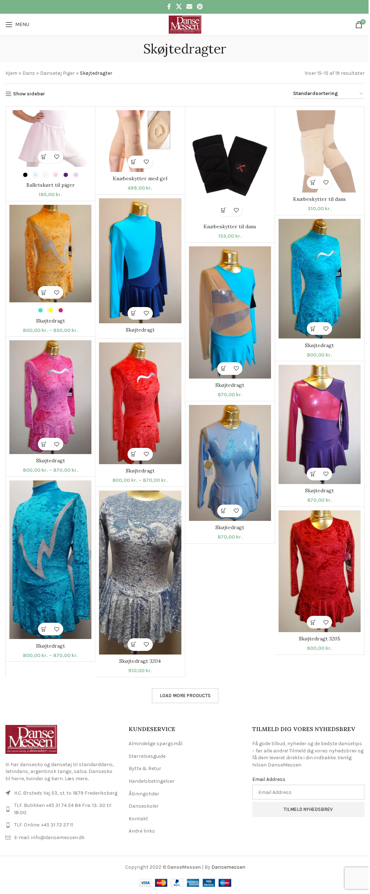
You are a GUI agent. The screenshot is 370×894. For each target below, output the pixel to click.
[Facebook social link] (169, 6)
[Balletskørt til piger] (50, 138)
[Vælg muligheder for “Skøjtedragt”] (134, 313)
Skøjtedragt (140, 330)
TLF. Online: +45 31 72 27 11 (43, 825)
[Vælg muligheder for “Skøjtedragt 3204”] (134, 644)
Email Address (268, 779)
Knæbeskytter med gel (140, 178)
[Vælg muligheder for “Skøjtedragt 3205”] (313, 622)
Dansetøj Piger (57, 73)
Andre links (142, 831)
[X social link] (178, 6)
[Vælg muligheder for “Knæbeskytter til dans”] (223, 210)
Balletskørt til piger (50, 185)
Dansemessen (228, 867)
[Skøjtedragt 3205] (320, 571)
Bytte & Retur (145, 768)
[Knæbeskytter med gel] (140, 141)
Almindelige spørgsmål (155, 743)
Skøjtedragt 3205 (319, 638)
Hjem (11, 73)
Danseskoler (144, 806)
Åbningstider (144, 794)
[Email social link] (189, 6)
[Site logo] (185, 24)
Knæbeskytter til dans (229, 226)
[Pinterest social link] (200, 6)
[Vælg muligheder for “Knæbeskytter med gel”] (134, 162)
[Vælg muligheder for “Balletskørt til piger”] (44, 157)
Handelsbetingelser (152, 781)
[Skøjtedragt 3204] (140, 573)
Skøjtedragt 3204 (140, 661)
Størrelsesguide (147, 756)
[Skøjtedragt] (140, 260)
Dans (28, 73)
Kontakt (138, 819)
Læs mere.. (77, 779)
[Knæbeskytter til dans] (230, 165)
